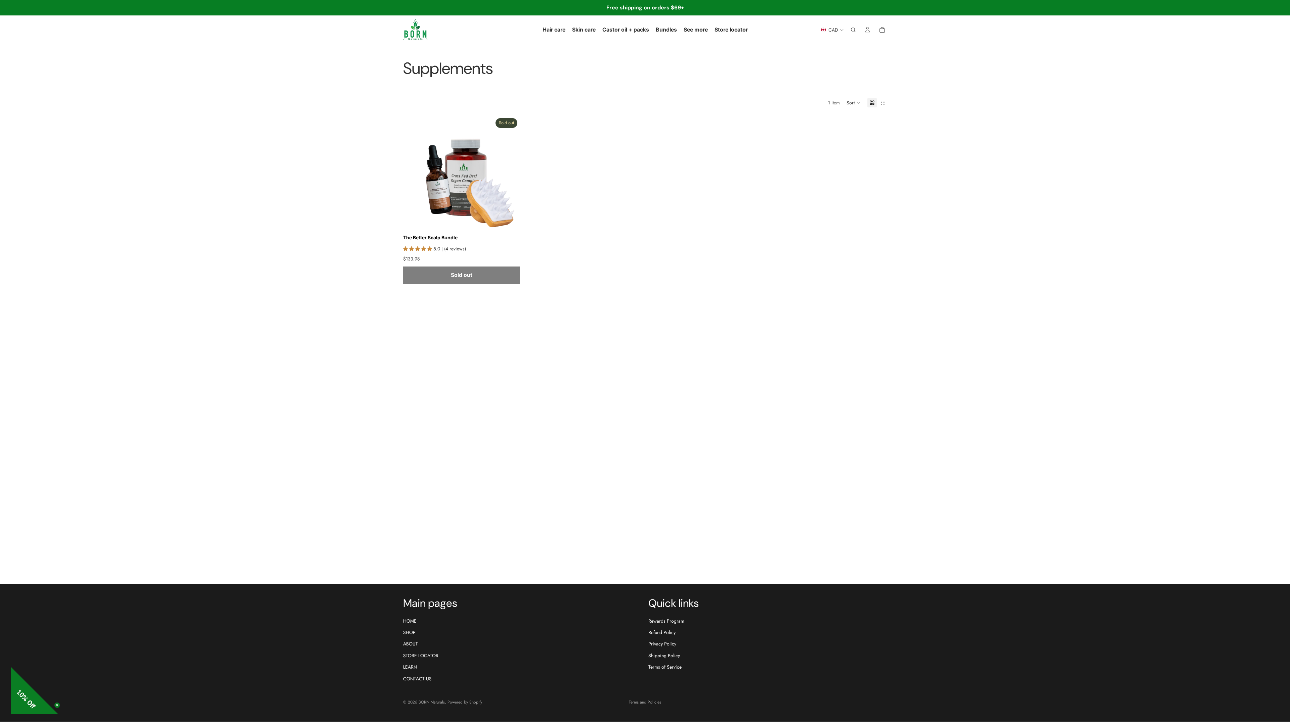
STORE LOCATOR (420, 655)
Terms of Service (665, 667)
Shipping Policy (664, 655)
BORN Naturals (432, 702)
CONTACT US (417, 678)
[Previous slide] (413, 173)
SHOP (409, 632)
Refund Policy (662, 632)
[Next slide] (510, 173)
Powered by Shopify (464, 702)
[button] (854, 102)
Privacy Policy (662, 643)
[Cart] (882, 29)
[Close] (57, 705)
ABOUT (410, 643)
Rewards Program (666, 620)
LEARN (410, 667)
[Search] (853, 29)
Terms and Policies (645, 702)
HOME (410, 620)
